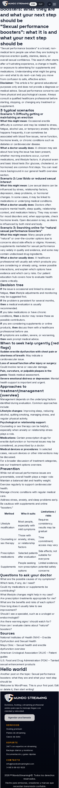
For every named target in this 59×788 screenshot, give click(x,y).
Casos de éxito (13, 737)
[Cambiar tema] (49, 4)
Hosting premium (14, 729)
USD (33, 4)
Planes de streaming (15, 733)
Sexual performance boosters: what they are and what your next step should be (28, 677)
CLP (40, 4)
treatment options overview (25, 464)
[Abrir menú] (54, 4)
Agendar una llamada (19, 717)
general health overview (43, 171)
